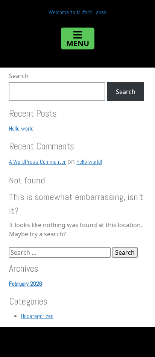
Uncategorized (37, 316)
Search (19, 76)
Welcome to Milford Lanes (78, 12)
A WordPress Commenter (37, 162)
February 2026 (25, 284)
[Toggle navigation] (77, 38)
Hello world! (22, 128)
